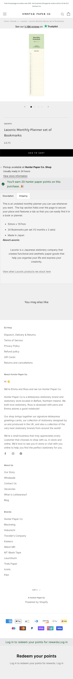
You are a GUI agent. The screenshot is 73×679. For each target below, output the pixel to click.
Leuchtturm (10, 558)
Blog (6, 500)
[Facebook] (5, 453)
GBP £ (35, 590)
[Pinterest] (21, 453)
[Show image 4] (42, 107)
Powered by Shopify (36, 602)
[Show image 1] (31, 107)
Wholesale (9, 477)
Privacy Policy (12, 345)
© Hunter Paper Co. (36, 597)
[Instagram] (13, 453)
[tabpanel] (36, 241)
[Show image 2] (34, 107)
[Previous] (24, 106)
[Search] (62, 14)
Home (6, 21)
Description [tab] (8, 196)
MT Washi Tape (12, 552)
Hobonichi (9, 530)
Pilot (6, 574)
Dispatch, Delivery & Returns (20, 334)
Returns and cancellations (18, 362)
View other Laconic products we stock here (27, 271)
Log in (64, 642)
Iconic (7, 569)
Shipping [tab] (23, 196)
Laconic (24, 21)
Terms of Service (13, 340)
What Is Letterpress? (15, 494)
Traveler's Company (15, 535)
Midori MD (9, 546)
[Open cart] (68, 14)
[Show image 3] (38, 107)
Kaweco (8, 541)
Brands (13, 21)
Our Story (9, 472)
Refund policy (11, 351)
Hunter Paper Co (13, 518)
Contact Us (10, 483)
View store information (15, 176)
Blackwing (9, 524)
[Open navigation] (4, 14)
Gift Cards (9, 357)
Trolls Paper (10, 563)
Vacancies (9, 488)
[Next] (48, 106)
